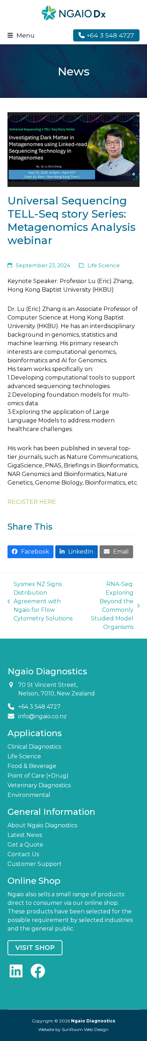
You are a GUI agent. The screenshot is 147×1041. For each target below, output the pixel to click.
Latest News (24, 835)
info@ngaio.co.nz (42, 716)
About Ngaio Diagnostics (42, 825)
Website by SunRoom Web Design (73, 1029)
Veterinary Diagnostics (39, 785)
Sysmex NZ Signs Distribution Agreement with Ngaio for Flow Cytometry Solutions (40, 601)
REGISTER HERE (31, 502)
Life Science (103, 265)
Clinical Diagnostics (34, 746)
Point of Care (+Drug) (38, 775)
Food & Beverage (31, 766)
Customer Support (34, 864)
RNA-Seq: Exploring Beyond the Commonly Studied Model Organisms (107, 605)
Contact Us (23, 854)
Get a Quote (25, 844)
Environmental (28, 795)
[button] (21, 35)
